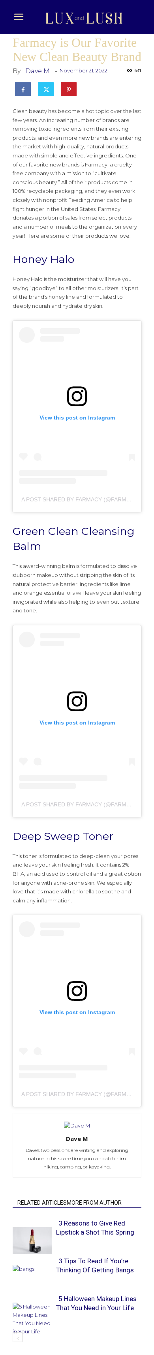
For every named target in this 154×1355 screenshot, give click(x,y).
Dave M (37, 71)
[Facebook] (23, 88)
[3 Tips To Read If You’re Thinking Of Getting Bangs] (32, 1278)
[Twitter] (46, 88)
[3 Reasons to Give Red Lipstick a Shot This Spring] (32, 1240)
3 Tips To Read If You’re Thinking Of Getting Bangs (95, 1265)
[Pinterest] (68, 88)
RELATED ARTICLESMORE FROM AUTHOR (69, 1203)
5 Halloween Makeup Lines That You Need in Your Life (96, 1303)
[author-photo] (77, 1125)
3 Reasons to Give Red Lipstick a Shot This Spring (95, 1227)
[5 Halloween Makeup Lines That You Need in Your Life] (32, 1319)
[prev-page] (18, 1337)
